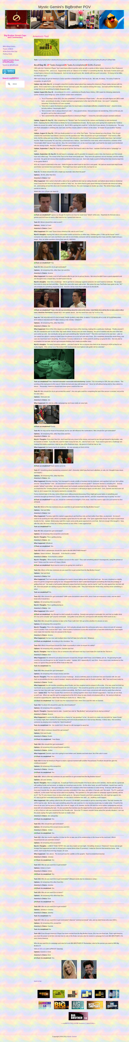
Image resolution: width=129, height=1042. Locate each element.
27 (106, 60)
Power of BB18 (8, 49)
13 (66, 60)
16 (74, 60)
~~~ (15, 40)
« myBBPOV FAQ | (67, 1023)
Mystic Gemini (72, 1036)
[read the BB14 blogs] (61, 1010)
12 (63, 60)
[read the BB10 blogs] (86, 999)
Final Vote (111, 60)
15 (72, 60)
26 (103, 60)
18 (80, 60)
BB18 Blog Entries (9, 46)
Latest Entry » (90, 1023)
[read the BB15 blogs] (77, 1010)
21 (89, 60)
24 (98, 60)
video (43, 191)
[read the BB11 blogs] (100, 999)
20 (86, 60)
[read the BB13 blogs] (44, 1010)
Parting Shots (7, 54)
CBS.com (42, 949)
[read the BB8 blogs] (58, 999)
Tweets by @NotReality (10, 65)
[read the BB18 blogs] (78, 1021)
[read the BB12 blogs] (114, 999)
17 (77, 60)
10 (57, 60)
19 (83, 60)
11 (60, 60)
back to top (37, 981)
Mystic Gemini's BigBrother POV (64, 7)
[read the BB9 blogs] (73, 999)
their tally (73, 133)
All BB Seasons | (80, 1023)
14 (69, 60)
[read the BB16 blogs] (95, 1010)
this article (67, 92)
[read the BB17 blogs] (112, 1010)
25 (101, 60)
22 (92, 60)
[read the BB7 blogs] (43, 999)
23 (95, 60)
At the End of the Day (10, 51)
